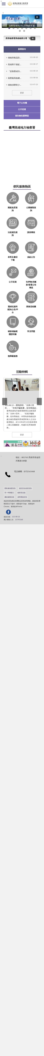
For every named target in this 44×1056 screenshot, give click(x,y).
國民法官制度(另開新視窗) (20, 31)
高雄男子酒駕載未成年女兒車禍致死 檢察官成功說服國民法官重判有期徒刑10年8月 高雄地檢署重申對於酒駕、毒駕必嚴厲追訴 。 (14, 65)
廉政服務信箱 (9, 497)
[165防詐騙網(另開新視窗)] (32, 443)
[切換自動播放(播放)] (37, 17)
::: (3, 13)
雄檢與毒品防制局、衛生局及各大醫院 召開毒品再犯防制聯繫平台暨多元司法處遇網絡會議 (14, 58)
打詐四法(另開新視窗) (18, 28)
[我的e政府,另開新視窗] (21, 512)
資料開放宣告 (22, 497)
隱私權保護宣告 (10, 488)
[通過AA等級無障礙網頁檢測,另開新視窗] (10, 512)
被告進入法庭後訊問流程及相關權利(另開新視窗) (35, 28)
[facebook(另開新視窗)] (26, 512)
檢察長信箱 (21, 493)
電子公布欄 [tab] (22, 103)
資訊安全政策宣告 (25, 488)
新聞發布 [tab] (22, 49)
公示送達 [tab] (22, 109)
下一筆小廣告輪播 (39, 443)
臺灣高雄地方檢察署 (22, 127)
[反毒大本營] (14, 443)
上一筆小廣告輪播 (4, 443)
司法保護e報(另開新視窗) (24, 31)
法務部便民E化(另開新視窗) (9, 28)
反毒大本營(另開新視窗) (22, 28)
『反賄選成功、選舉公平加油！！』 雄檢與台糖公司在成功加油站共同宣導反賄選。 (14, 71)
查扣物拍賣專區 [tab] (22, 116)
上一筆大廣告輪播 (4, 23)
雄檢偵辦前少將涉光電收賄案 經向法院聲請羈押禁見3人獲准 (14, 85)
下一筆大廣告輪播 (39, 23)
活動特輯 (22, 371)
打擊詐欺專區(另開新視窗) (13, 28)
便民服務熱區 (22, 186)
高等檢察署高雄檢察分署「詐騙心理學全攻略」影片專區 (19, 38)
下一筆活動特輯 (39, 401)
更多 (22, 93)
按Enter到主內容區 (9, 2)
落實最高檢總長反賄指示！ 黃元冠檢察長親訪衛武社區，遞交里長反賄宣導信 (14, 78)
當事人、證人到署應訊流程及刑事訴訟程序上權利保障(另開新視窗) (31, 28)
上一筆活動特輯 (4, 401)
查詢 (40, 3)
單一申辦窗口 (9, 493)
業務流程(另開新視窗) (26, 28)
